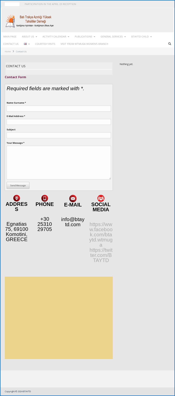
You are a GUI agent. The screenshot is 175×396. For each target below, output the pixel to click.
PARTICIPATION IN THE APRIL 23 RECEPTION (50, 4)
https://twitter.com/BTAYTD (101, 255)
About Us (28, 36)
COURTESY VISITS (45, 43)
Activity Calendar (54, 36)
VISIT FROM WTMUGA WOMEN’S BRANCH (84, 43)
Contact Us (10, 43)
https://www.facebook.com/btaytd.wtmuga (101, 234)
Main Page (9, 36)
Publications (83, 36)
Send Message (18, 185)
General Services (112, 36)
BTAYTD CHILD (140, 36)
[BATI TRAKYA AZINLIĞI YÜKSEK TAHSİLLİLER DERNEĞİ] (30, 20)
